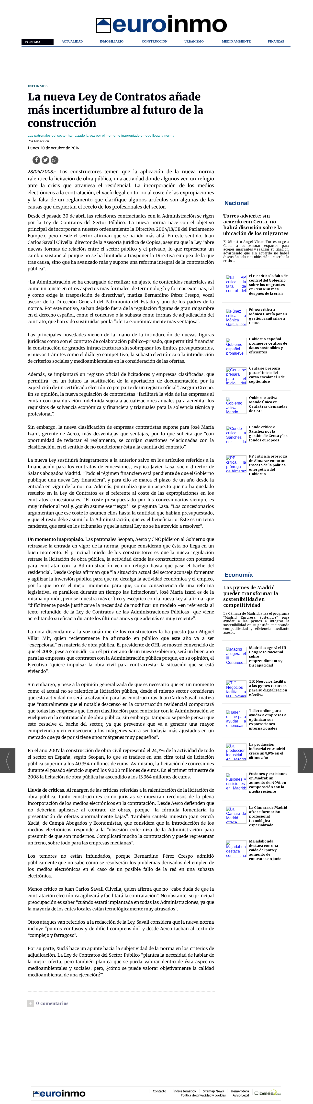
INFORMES (37, 86)
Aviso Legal (241, 1095)
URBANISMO (194, 41)
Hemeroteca (240, 1091)
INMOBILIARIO (111, 41)
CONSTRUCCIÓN (154, 41)
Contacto (159, 1091)
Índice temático (184, 1091)
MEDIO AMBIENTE (236, 41)
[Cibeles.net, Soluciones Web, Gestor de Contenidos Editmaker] (267, 1093)
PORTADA (32, 42)
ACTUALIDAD (72, 41)
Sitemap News (213, 1091)
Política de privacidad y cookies (203, 1095)
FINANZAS (276, 41)
